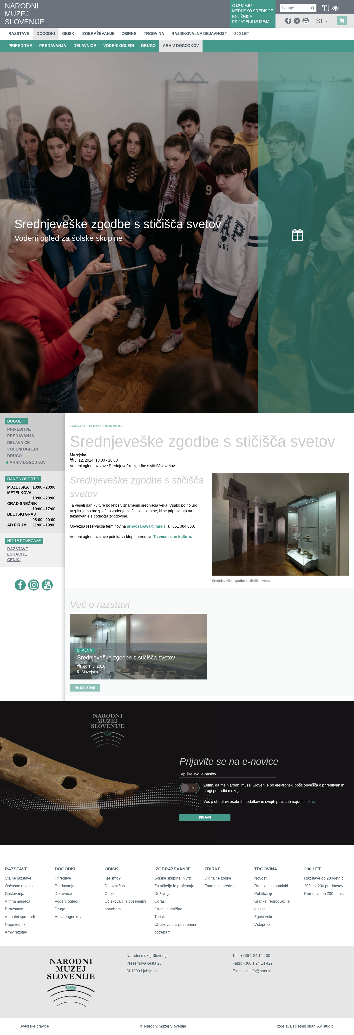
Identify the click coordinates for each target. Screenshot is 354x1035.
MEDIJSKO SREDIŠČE (252, 11)
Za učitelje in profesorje (174, 886)
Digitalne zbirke (217, 878)
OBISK (111, 869)
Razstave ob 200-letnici (324, 878)
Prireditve (63, 878)
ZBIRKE (212, 869)
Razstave (18, 34)
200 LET (312, 869)
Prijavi (205, 817)
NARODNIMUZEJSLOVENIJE (25, 14)
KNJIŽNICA (242, 16)
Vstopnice (262, 924)
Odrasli (160, 901)
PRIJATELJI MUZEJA (251, 22)
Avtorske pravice (34, 1026)
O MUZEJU (242, 6)
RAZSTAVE (17, 549)
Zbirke (129, 34)
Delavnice (63, 894)
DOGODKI (65, 869)
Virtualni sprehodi (20, 917)
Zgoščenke (263, 917)
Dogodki (46, 34)
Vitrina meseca (17, 901)
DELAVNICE (84, 46)
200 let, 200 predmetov (323, 886)
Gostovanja (14, 894)
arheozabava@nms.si (146, 526)
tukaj (310, 802)
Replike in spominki (271, 886)
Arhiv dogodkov (181, 46)
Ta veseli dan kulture (172, 537)
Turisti (159, 917)
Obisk (68, 34)
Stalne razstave (18, 878)
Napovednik (15, 924)
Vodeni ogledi (66, 901)
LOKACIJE (17, 554)
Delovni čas (115, 886)
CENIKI (13, 560)
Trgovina (154, 34)
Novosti (260, 878)
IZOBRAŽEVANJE (172, 869)
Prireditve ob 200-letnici (324, 894)
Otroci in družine (168, 909)
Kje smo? (113, 878)
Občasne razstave (20, 886)
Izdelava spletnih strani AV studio (305, 1026)
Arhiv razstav (16, 932)
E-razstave (14, 909)
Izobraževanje (98, 34)
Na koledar (85, 688)
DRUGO (148, 46)
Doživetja (162, 894)
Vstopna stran (78, 425)
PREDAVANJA (52, 46)
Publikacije (263, 894)
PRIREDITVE (20, 46)
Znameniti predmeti (220, 886)
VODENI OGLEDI (118, 46)
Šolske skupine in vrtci (173, 878)
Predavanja (64, 886)
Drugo (60, 909)
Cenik (110, 894)
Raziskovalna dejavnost (199, 34)
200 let (241, 34)
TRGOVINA (265, 869)
